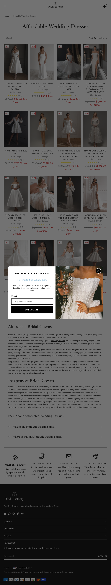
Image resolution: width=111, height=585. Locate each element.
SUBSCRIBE (32, 309)
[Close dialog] (98, 271)
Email (14, 296)
